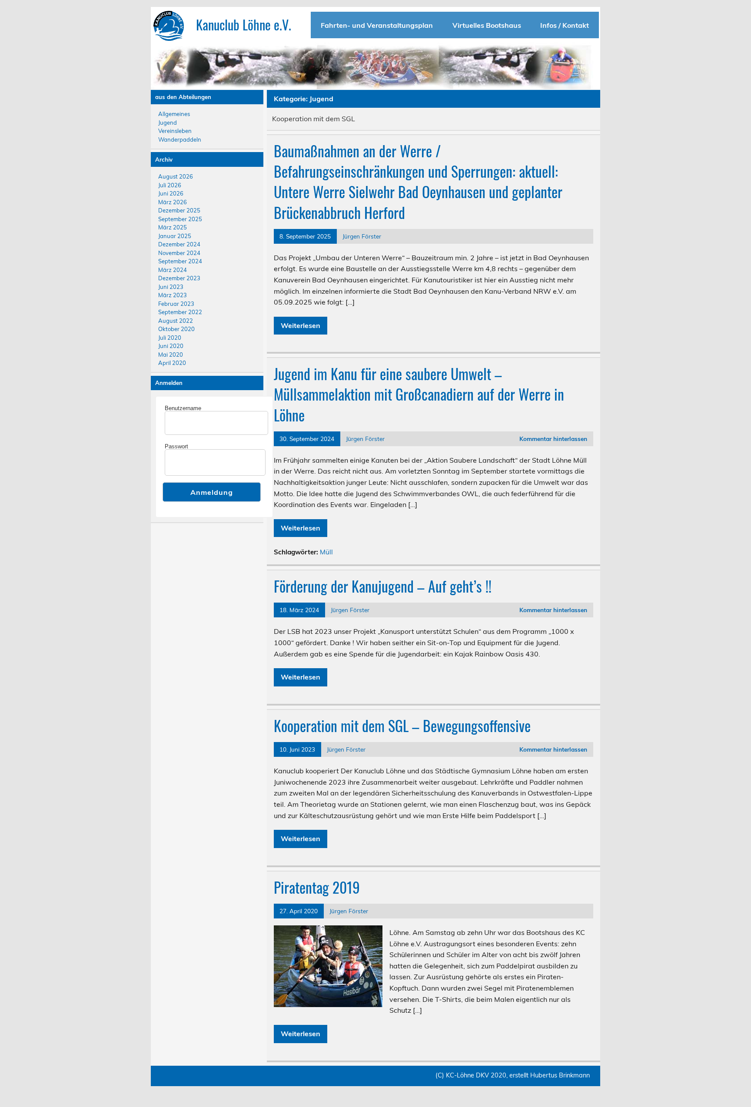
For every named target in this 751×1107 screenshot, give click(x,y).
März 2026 (172, 202)
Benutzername (183, 408)
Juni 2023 (170, 286)
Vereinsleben (175, 130)
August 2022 (175, 320)
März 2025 (172, 227)
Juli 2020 (169, 337)
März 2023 (172, 295)
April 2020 (172, 362)
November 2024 (179, 252)
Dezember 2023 (179, 278)
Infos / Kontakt (564, 25)
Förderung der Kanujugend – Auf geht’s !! (383, 586)
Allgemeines (174, 113)
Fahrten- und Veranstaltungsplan (377, 25)
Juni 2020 (170, 345)
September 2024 (180, 261)
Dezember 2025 (179, 210)
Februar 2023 (176, 303)
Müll (326, 552)
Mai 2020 (170, 354)
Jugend (167, 122)
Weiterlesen (300, 325)
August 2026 (175, 176)
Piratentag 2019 (317, 887)
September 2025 (180, 218)
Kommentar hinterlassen (553, 438)
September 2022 (180, 311)
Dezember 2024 (179, 244)
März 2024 (172, 269)
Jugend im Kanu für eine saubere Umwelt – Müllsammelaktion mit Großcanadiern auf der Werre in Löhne (419, 394)
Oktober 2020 (176, 328)
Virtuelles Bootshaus (486, 25)
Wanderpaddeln (179, 139)
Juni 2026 (170, 193)
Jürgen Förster (361, 236)
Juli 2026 (169, 185)
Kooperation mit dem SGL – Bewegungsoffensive (402, 725)
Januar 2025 (174, 235)
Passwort (176, 446)
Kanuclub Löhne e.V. (243, 24)
